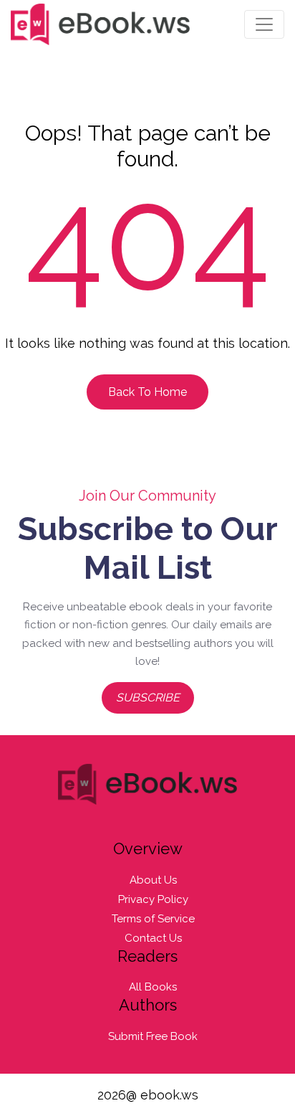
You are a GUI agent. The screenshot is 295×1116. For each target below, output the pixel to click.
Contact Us (153, 938)
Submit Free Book (153, 1036)
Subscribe (148, 697)
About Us (153, 880)
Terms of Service (153, 918)
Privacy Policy (153, 899)
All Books (153, 986)
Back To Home (147, 392)
